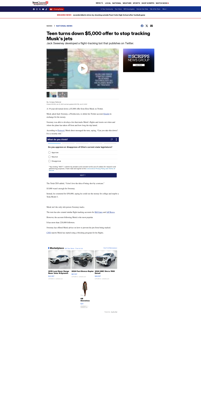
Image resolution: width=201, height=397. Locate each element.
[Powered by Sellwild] (114, 312)
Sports (136, 3)
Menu (98, 3)
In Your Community (107, 9)
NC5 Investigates (129, 9)
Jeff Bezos (111, 212)
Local (108, 3)
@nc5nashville (47, 9)
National (116, 3)
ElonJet (106, 113)
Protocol (61, 130)
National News (64, 26)
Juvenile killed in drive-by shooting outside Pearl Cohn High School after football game (109, 15)
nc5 (40, 9)
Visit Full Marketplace (110, 248)
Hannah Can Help (142, 9)
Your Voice (118, 9)
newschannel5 (34, 9)
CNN (49, 232)
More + (165, 9)
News (49, 26)
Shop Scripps (148, 3)
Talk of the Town (155, 9)
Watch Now (162, 3)
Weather (127, 3)
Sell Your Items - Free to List (74, 248)
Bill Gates (99, 212)
